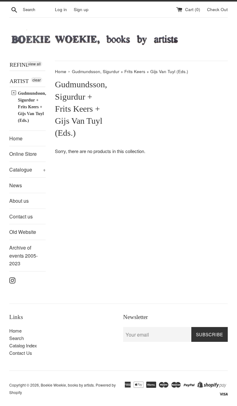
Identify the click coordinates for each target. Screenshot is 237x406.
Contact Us (20, 353)
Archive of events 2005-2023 (23, 255)
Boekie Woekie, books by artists (67, 384)
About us (19, 200)
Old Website (22, 231)
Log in (61, 9)
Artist (19, 81)
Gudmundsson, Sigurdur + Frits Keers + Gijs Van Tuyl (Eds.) (31, 107)
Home (16, 138)
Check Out (217, 9)
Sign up (81, 9)
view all (34, 63)
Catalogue (27, 169)
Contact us (21, 216)
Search (16, 338)
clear (36, 79)
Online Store (23, 153)
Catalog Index (23, 345)
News (15, 185)
